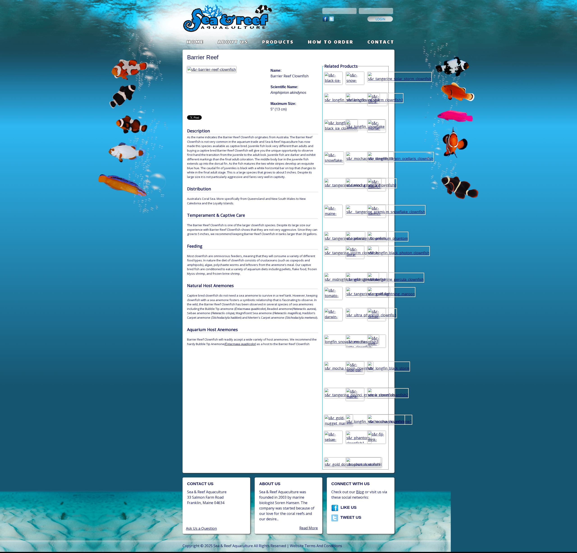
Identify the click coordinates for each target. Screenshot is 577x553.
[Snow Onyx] (355, 80)
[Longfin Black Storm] (377, 366)
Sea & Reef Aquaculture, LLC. (242, 20)
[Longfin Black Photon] (377, 250)
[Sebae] (377, 316)
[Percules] (355, 236)
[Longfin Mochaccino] (355, 419)
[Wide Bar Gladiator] (355, 372)
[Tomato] (333, 295)
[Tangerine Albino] (333, 236)
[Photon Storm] (355, 462)
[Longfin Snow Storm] (333, 339)
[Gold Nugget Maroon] (333, 420)
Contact (380, 42)
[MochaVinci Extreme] (377, 419)
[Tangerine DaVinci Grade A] (333, 182)
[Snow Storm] (377, 392)
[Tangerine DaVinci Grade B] (333, 392)
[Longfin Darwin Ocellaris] (377, 156)
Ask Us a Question (201, 528)
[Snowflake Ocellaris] (333, 162)
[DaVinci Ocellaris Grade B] (377, 188)
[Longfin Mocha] (355, 182)
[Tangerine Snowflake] (355, 291)
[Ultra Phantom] (355, 312)
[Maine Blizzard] (333, 215)
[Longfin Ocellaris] (333, 97)
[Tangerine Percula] (377, 277)
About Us (233, 42)
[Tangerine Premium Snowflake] (355, 209)
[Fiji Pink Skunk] (377, 441)
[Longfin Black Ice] (333, 125)
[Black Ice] (333, 80)
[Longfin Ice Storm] (355, 97)
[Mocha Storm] (333, 366)
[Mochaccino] (355, 156)
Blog (360, 491)
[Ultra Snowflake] (377, 103)
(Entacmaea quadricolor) (240, 344)
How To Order (330, 42)
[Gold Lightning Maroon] (377, 291)
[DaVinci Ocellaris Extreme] (377, 213)
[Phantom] (355, 438)
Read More (308, 527)
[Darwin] (333, 318)
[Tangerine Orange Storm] (333, 250)
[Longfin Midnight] (333, 277)
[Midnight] (355, 277)
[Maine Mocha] (355, 398)
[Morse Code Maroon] (377, 133)
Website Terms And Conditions (316, 545)
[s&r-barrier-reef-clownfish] (212, 69)
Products (278, 42)
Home (195, 42)
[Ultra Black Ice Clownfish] (355, 256)
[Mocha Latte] (355, 342)
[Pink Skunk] (377, 345)
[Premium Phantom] (377, 236)
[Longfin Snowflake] (355, 124)
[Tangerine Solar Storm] (377, 76)
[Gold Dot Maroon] (333, 462)
